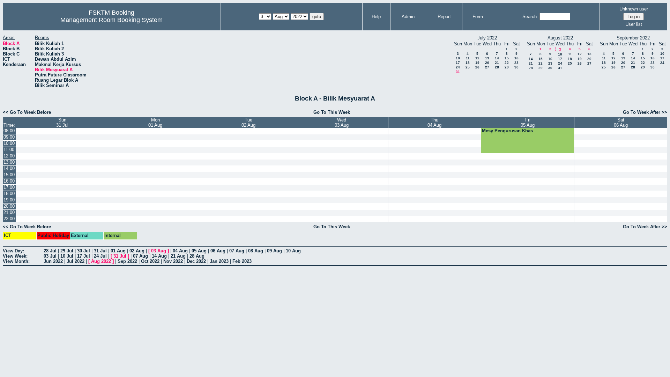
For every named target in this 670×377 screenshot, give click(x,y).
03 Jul (50, 256)
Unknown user (633, 9)
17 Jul (83, 256)
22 (507, 63)
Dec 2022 (196, 261)
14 (497, 58)
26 (477, 67)
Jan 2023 (219, 261)
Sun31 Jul (62, 122)
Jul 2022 (75, 261)
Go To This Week (331, 112)
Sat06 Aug (621, 122)
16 (516, 58)
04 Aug (180, 250)
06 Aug (217, 250)
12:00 (9, 155)
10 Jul (66, 256)
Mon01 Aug (155, 122)
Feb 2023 (242, 261)
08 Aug (255, 250)
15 (507, 58)
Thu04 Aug (434, 122)
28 (497, 67)
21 (497, 63)
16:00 (9, 181)
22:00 (9, 218)
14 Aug (159, 256)
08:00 (9, 130)
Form (477, 16)
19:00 (9, 199)
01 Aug (118, 250)
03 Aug (158, 250)
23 (516, 63)
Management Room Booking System (111, 19)
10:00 (9, 143)
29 (507, 67)
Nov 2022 (173, 261)
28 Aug (196, 256)
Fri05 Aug (528, 122)
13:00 (9, 162)
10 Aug (293, 250)
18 (468, 63)
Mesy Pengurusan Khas (507, 130)
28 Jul (50, 250)
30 (516, 67)
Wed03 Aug (342, 122)
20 (487, 63)
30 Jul (83, 250)
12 (477, 58)
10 (458, 58)
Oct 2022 (150, 261)
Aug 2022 (101, 261)
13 (487, 58)
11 (468, 58)
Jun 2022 (53, 261)
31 (458, 72)
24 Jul (100, 256)
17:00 (9, 187)
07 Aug (236, 250)
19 (477, 63)
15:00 (9, 174)
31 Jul (100, 250)
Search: (530, 16)
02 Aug (136, 250)
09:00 (9, 137)
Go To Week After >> (645, 112)
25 (468, 67)
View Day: (13, 250)
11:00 (8, 149)
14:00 (9, 168)
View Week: (15, 256)
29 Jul (66, 250)
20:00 (9, 206)
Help (376, 16)
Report (444, 16)
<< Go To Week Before (27, 112)
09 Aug (274, 250)
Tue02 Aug (248, 122)
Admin (408, 16)
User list (633, 24)
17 (458, 63)
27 (487, 67)
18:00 (9, 193)
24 (458, 67)
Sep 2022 (127, 261)
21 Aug (178, 256)
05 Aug (199, 250)
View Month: (16, 261)
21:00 (9, 212)
